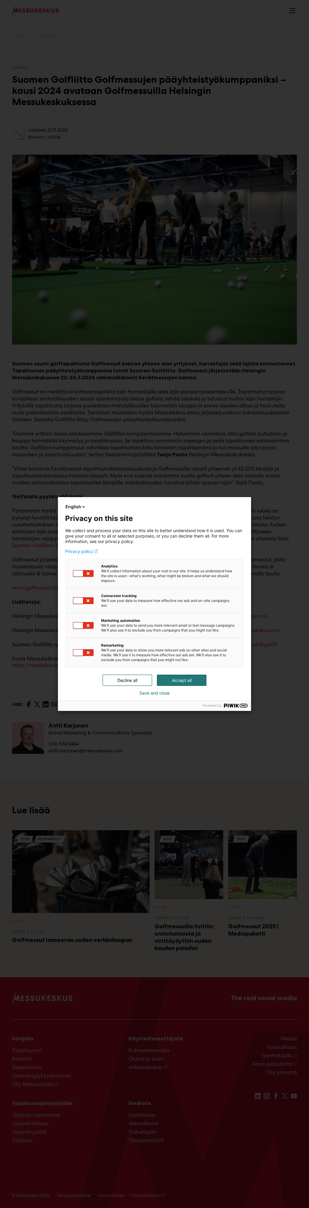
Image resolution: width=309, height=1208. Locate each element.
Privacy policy (79, 551)
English (73, 506)
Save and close (154, 693)
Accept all (182, 680)
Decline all (127, 680)
